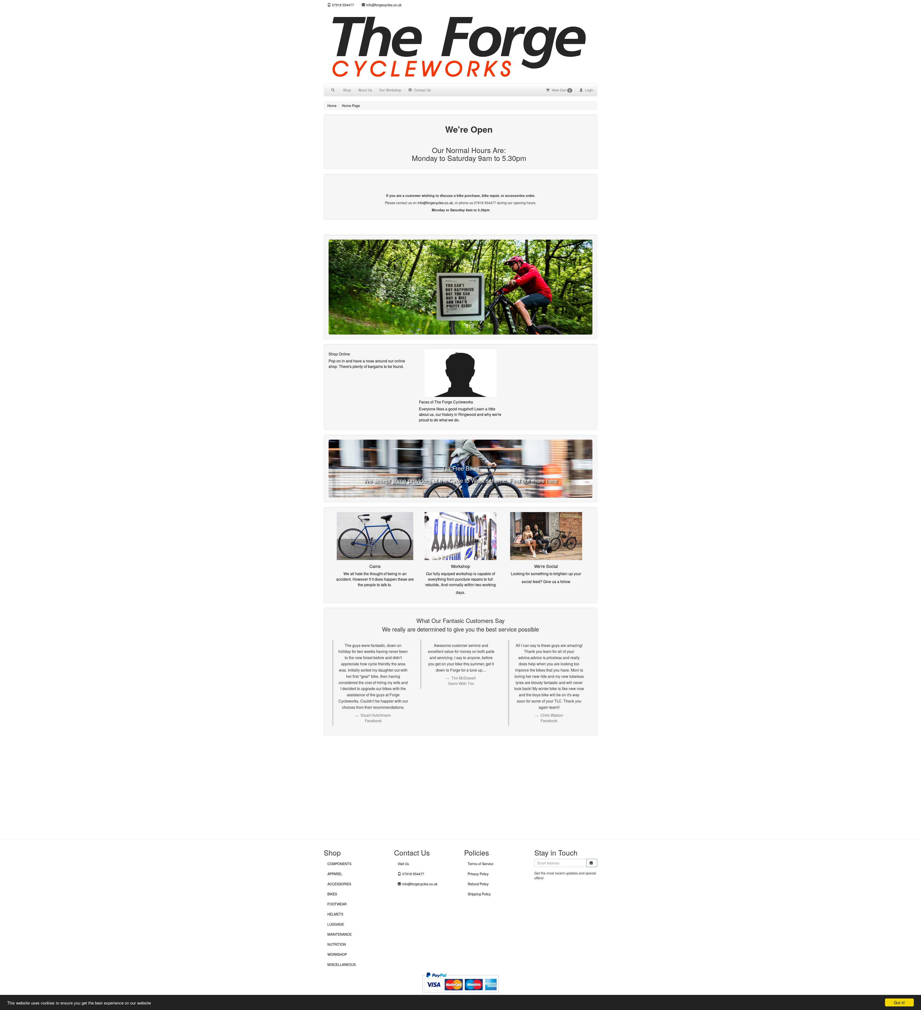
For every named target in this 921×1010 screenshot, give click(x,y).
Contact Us (422, 90)
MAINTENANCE (339, 934)
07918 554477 (343, 4)
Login (588, 90)
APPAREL (334, 873)
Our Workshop (390, 90)
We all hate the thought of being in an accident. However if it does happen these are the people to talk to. (375, 579)
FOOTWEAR (337, 904)
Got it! (899, 1002)
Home (332, 105)
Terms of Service (480, 863)
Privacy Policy (478, 873)
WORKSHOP (337, 954)
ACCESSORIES (339, 883)
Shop (347, 90)
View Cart (561, 90)
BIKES (332, 894)
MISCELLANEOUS (341, 964)
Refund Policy (478, 883)
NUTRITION (336, 944)
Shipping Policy (479, 894)
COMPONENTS (339, 863)
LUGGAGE (335, 924)
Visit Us (403, 863)
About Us (365, 90)
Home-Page (351, 105)
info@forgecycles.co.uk (435, 202)
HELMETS (335, 914)
